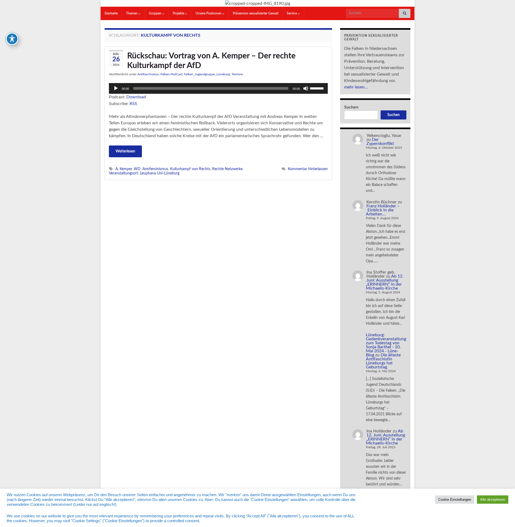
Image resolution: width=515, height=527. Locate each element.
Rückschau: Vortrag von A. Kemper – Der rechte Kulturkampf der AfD (211, 61)
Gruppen (155, 13)
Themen (132, 13)
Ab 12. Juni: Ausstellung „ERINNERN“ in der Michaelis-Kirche (384, 282)
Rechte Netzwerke (227, 169)
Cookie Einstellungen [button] (454, 500)
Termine (237, 74)
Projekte (179, 13)
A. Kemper (123, 169)
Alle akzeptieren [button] (492, 500)
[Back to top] (503, 515)
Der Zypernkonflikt (380, 141)
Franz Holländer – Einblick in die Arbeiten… (383, 210)
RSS (133, 104)
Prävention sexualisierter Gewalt (255, 13)
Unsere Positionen (209, 13)
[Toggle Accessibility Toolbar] (12, 38)
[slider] (317, 88)
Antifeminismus (155, 169)
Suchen (351, 107)
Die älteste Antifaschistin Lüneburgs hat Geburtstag (383, 361)
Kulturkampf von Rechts (190, 169)
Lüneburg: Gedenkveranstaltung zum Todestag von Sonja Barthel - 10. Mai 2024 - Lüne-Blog (386, 345)
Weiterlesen (125, 151)
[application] (218, 88)
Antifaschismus (148, 74)
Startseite (111, 13)
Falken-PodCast (171, 74)
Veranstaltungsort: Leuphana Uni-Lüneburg (144, 173)
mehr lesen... (356, 87)
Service (292, 13)
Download (136, 97)
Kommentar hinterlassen (308, 169)
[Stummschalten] (305, 88)
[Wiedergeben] (116, 88)
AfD (137, 169)
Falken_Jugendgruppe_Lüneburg (207, 74)
